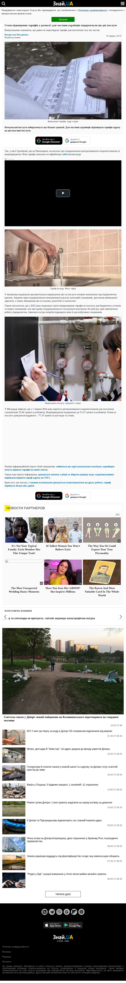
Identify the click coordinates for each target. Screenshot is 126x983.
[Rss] (44, 912)
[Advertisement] (63, 440)
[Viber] (59, 912)
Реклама (6, 952)
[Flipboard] (74, 912)
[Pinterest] (81, 912)
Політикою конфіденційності (92, 10)
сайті (65, 154)
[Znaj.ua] (63, 3)
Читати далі (63, 894)
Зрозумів (63, 19)
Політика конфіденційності (15, 946)
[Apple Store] (53, 925)
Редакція (6, 956)
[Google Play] (73, 925)
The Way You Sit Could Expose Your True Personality (102, 549)
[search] (3, 3)
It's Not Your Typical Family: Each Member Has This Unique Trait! (24, 549)
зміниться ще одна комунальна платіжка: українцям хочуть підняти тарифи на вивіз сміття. (59, 468)
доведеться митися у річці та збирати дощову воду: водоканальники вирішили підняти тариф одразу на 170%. (59, 476)
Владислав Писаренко (16, 34)
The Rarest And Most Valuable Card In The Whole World (102, 592)
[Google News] (67, 912)
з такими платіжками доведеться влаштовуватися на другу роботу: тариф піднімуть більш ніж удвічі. (58, 484)
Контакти (6, 961)
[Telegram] (52, 912)
